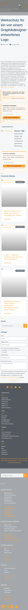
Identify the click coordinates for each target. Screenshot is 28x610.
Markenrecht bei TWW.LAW (9, 97)
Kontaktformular (9, 568)
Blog (5, 548)
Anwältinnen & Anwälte (10, 521)
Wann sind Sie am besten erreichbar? (10, 348)
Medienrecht (8, 499)
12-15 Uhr (17, 350)
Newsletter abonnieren (11, 117)
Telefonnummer (4, 342)
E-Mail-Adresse (4, 355)
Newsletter (7, 552)
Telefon (6, 572)
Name (2, 335)
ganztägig (4, 350)
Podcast (6, 550)
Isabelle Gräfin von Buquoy (12, 530)
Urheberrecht (8, 501)
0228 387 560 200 (7, 98)
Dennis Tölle (8, 525)
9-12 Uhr (11, 350)
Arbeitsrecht (8, 493)
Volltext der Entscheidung (7, 87)
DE (1, 483)
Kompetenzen (6, 490)
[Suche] (25, 326)
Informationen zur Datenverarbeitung (10, 377)
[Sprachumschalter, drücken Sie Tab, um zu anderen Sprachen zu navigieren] (19, 6)
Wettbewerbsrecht (10, 503)
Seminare (7, 588)
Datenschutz (8, 590)
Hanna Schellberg (9, 528)
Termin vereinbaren (20, 97)
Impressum (7, 592)
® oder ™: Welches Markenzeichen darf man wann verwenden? (13, 257)
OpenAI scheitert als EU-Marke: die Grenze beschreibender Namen (13, 213)
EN (4, 483)
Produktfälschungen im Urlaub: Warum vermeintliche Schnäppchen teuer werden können (12, 305)
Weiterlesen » (7, 219)
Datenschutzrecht (10, 495)
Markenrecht (8, 497)
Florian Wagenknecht (10, 526)
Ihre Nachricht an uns (6, 361)
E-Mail (6, 570)
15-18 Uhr (4, 352)
